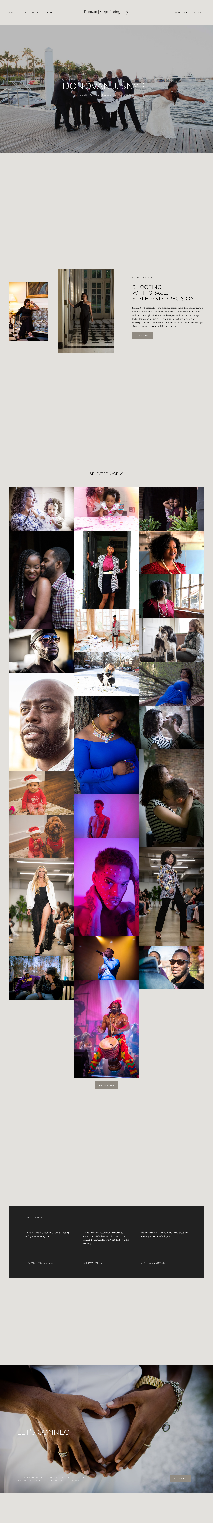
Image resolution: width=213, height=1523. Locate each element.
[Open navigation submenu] (37, 12)
